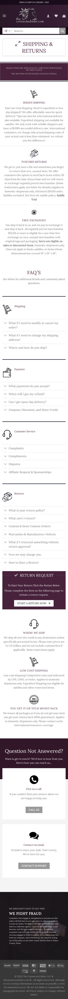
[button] (4, 16)
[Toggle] (5, 323)
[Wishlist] (56, 15)
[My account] (48, 15)
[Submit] (62, 31)
